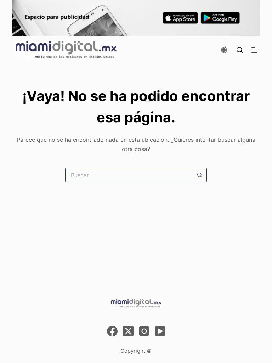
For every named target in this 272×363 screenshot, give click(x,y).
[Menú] (255, 50)
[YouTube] (160, 331)
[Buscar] (240, 50)
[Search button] (200, 175)
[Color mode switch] (224, 50)
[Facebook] (112, 331)
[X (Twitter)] (128, 331)
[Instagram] (144, 331)
